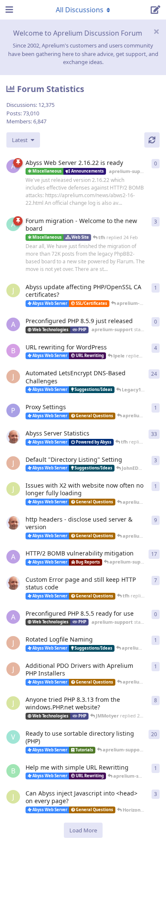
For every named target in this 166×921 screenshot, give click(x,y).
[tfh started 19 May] (13, 583)
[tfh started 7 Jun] (13, 523)
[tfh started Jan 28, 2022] (13, 437)
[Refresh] (152, 140)
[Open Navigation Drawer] (8, 10)
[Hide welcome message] (156, 31)
